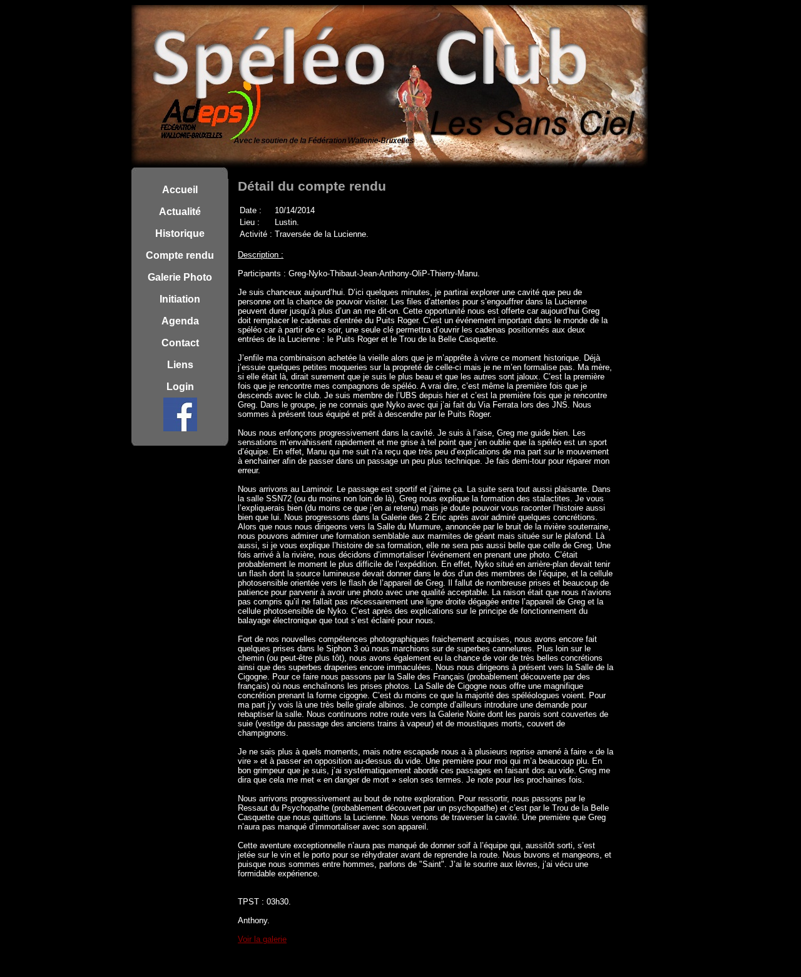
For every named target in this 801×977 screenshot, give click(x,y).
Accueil (180, 189)
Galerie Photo (180, 277)
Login (180, 386)
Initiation (180, 299)
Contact (180, 343)
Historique (180, 233)
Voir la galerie (262, 939)
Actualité (180, 211)
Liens (180, 364)
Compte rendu (180, 255)
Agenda (180, 321)
